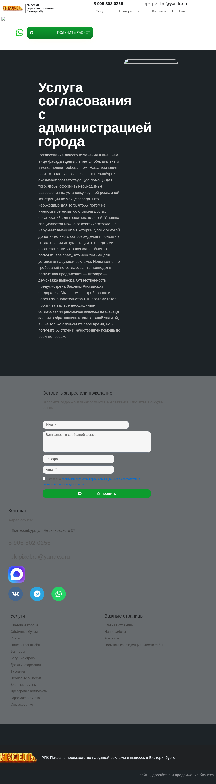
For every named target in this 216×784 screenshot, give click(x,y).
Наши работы (129, 11)
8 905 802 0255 (108, 3)
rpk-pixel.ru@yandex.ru (166, 3)
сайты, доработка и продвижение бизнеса (177, 775)
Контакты (159, 11)
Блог (182, 11)
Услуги (101, 11)
